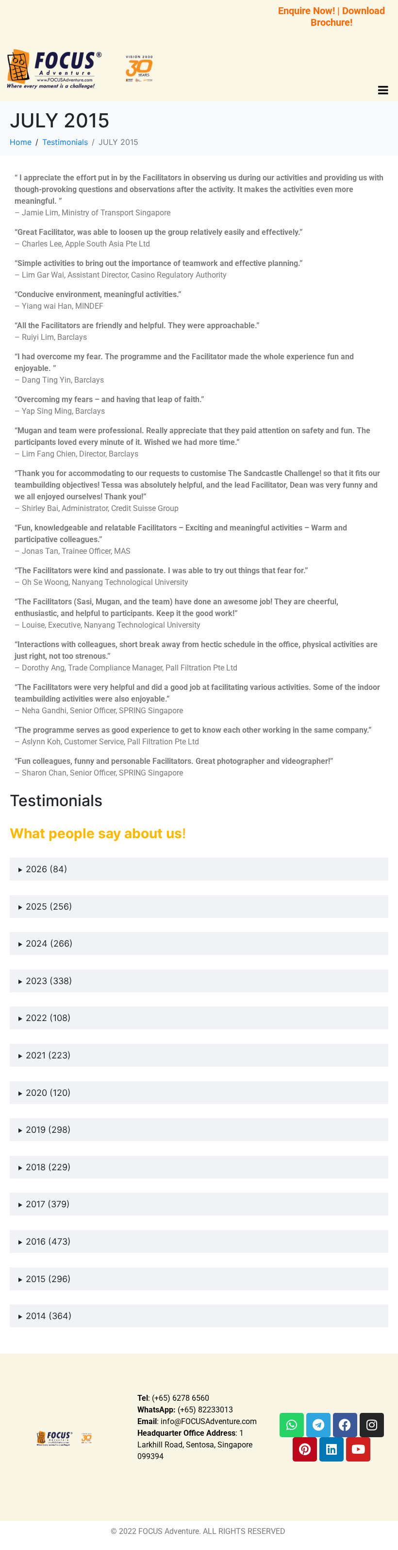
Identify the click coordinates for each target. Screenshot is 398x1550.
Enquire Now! (306, 11)
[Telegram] (318, 1425)
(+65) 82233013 (185, 1409)
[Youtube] (358, 1449)
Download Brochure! (348, 16)
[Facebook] (345, 1425)
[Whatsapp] (292, 1425)
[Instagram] (372, 1425)
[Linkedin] (331, 1449)
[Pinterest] (305, 1449)
